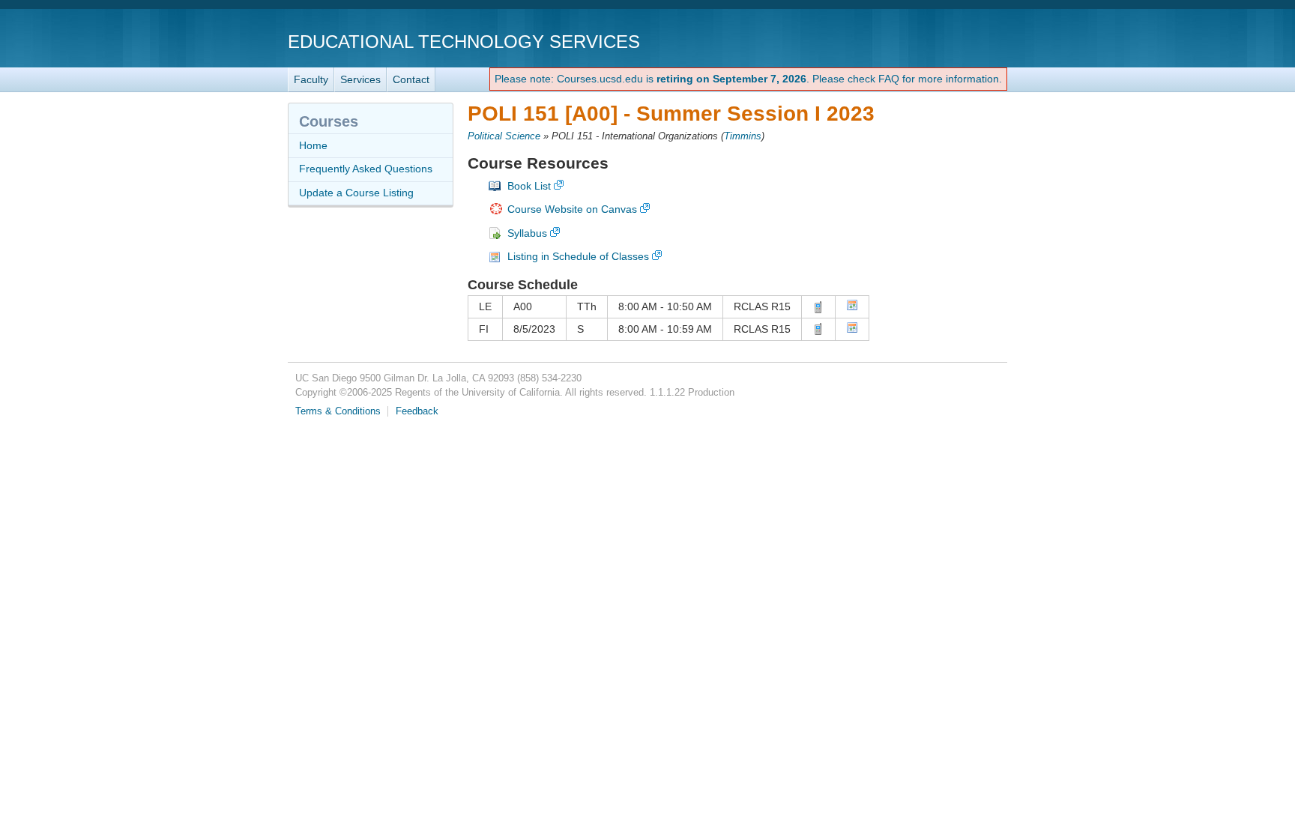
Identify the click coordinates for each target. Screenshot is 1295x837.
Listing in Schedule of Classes (578, 256)
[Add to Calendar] (852, 307)
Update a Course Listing (356, 193)
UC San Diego (921, 41)
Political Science (504, 136)
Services (360, 79)
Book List (529, 186)
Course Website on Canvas (572, 209)
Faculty (311, 79)
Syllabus (527, 233)
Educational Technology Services (464, 41)
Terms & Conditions (338, 411)
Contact (411, 79)
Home (313, 145)
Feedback (417, 411)
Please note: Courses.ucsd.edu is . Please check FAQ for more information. (748, 79)
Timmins (742, 136)
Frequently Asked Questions (365, 169)
